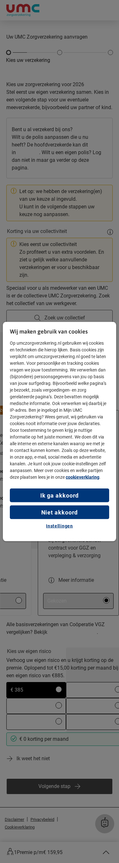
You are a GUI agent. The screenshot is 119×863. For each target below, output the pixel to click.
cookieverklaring (82, 476)
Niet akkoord (59, 512)
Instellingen (59, 526)
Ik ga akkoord (59, 495)
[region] (59, 431)
